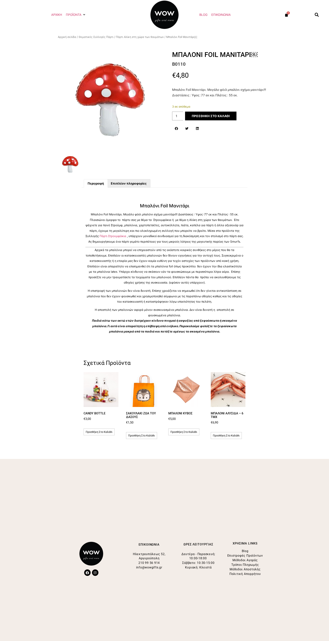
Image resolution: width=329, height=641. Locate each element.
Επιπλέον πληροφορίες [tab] (129, 183)
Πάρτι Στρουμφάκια (113, 236)
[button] (76, 14)
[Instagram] (95, 572)
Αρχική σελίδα (67, 36)
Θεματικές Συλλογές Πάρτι (96, 36)
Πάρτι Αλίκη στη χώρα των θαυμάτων (140, 36)
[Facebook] (87, 572)
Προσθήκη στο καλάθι (211, 116)
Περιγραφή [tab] (96, 183)
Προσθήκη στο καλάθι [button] (99, 431)
